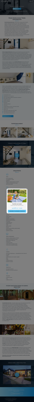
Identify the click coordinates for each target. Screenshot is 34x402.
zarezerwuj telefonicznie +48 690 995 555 (17, 211)
